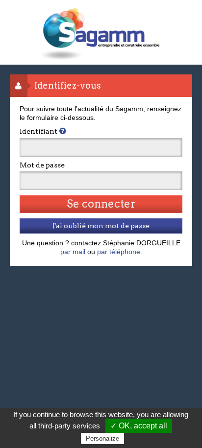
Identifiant (38, 131)
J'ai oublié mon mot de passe (101, 226)
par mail (72, 252)
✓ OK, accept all (138, 426)
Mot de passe (42, 165)
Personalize (102, 438)
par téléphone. (119, 252)
